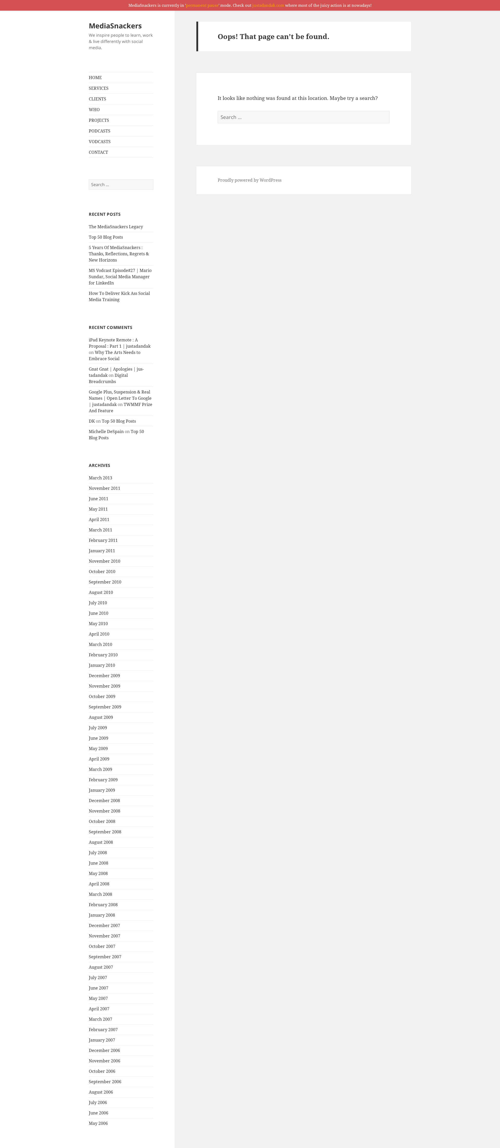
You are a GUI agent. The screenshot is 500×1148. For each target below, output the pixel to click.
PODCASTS (99, 131)
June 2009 (98, 738)
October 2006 (102, 1071)
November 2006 (104, 1061)
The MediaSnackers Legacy (116, 227)
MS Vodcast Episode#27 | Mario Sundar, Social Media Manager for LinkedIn (120, 277)
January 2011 (102, 551)
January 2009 (102, 790)
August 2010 (101, 592)
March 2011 (100, 530)
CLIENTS (97, 99)
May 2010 (98, 623)
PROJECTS (99, 120)
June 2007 (98, 988)
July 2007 (98, 977)
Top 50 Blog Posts (106, 237)
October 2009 (102, 696)
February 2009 (103, 780)
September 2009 (105, 707)
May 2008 (98, 873)
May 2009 (98, 748)
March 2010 (100, 644)
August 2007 (101, 967)
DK (92, 421)
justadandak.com (268, 5)
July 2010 (98, 603)
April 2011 (99, 519)
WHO (94, 109)
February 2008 (103, 905)
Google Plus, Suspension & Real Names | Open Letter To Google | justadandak (120, 398)
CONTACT (98, 152)
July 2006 (98, 1102)
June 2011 (98, 499)
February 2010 (103, 655)
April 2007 (99, 1009)
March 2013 (100, 478)
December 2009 (104, 675)
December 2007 (104, 925)
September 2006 (105, 1081)
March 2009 (100, 769)
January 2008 (102, 915)
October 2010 (102, 571)
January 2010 (102, 665)
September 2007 (105, 957)
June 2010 (98, 613)
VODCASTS (100, 141)
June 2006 (98, 1113)
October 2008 (102, 821)
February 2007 (103, 1029)
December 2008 (104, 800)
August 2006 (101, 1092)
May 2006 (98, 1123)
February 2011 (103, 540)
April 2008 (99, 884)
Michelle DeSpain (106, 431)
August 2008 (101, 842)
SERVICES (99, 88)
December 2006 (104, 1050)
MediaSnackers (115, 25)
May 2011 (98, 509)
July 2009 (98, 728)
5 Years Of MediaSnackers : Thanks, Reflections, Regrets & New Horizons (119, 254)
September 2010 (105, 582)
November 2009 (104, 686)
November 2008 (104, 811)
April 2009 (99, 759)
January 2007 (102, 1040)
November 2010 (104, 561)
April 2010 (99, 634)
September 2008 (105, 832)
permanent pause (202, 5)
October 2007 (102, 946)
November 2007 (104, 936)
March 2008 (100, 894)
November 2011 (104, 488)
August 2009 (101, 717)
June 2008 (98, 863)
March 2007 (100, 1019)
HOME (95, 77)
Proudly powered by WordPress (250, 180)
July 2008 (98, 852)
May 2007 (98, 998)
